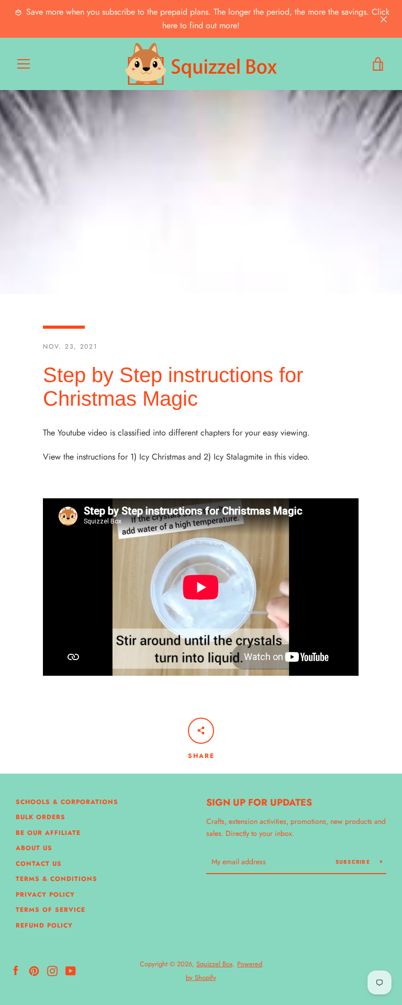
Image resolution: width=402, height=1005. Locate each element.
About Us (34, 848)
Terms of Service (50, 909)
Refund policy (44, 925)
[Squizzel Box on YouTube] (70, 970)
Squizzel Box (214, 964)
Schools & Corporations (67, 802)
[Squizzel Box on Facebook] (15, 970)
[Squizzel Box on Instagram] (52, 970)
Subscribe (354, 862)
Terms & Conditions (56, 879)
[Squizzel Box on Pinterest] (34, 970)
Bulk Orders (40, 817)
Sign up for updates (259, 802)
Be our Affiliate (48, 833)
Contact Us (39, 863)
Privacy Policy (45, 894)
